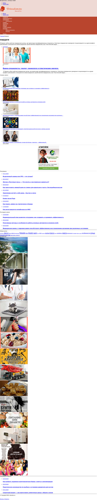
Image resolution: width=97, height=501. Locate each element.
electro (13, 233)
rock (40, 233)
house (22, 233)
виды (56, 233)
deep (10, 233)
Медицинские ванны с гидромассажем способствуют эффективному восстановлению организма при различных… (33, 115)
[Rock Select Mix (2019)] (14, 284)
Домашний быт (7, 18)
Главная (2, 36)
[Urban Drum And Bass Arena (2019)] (14, 459)
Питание (5, 23)
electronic (17, 233)
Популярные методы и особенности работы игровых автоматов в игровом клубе (24, 102)
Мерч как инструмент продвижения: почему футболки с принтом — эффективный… (25, 142)
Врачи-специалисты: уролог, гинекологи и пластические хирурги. (31, 68)
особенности (86, 233)
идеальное (70, 233)
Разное (5, 28)
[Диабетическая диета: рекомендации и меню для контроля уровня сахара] (14, 427)
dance (6, 233)
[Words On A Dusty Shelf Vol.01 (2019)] (14, 363)
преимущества (5, 235)
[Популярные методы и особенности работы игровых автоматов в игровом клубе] (10, 100)
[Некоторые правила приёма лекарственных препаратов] (14, 300)
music (30, 233)
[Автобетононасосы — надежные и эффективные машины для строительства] (14, 379)
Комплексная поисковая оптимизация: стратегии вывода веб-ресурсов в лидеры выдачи (26, 129)
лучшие (74, 233)
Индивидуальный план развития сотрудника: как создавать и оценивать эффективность (26, 88)
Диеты (5, 25)
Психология (9, 21)
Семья (5, 26)
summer (43, 233)
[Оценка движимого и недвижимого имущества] (14, 316)
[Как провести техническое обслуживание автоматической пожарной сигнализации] (14, 443)
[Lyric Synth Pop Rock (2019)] (14, 411)
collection (2, 233)
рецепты (18, 235)
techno (47, 233)
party (35, 233)
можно (80, 233)
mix (26, 233)
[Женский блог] (11, 11)
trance (52, 233)
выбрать (59, 233)
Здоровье (6, 19)
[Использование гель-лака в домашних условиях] (14, 332)
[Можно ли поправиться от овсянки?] (14, 347)
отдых (92, 233)
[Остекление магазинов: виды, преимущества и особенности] (14, 268)
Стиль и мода (7, 27)
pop (38, 233)
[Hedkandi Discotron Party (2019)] (14, 475)
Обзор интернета (10, 30)
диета (64, 233)
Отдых (5, 22)
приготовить (13, 235)
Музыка (8, 31)
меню (78, 233)
